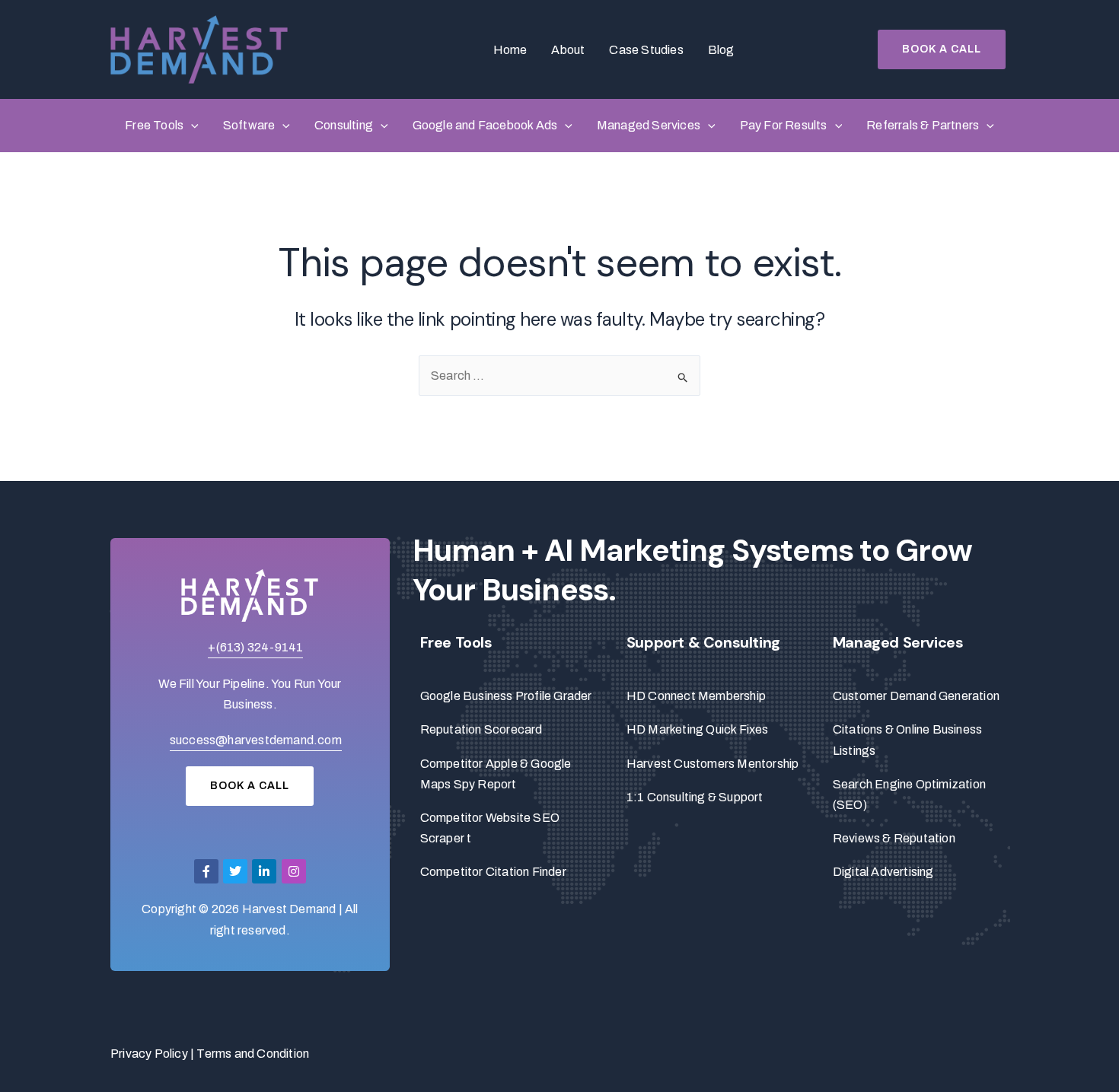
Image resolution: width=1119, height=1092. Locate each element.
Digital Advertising (883, 871)
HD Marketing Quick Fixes (697, 729)
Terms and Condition (252, 1053)
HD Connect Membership (696, 695)
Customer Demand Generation (916, 695)
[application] (191, 125)
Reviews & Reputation (894, 838)
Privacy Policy (149, 1053)
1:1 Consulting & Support (695, 797)
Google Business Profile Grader (506, 695)
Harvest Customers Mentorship (712, 763)
